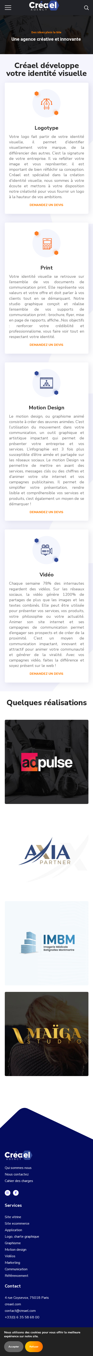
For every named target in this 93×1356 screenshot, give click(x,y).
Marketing (12, 1262)
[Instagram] (7, 1193)
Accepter (13, 1346)
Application (13, 1230)
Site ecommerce (17, 1223)
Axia (46, 844)
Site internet (64, 951)
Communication (16, 1269)
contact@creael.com (20, 1310)
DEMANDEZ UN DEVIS (46, 205)
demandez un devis (46, 674)
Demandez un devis (46, 345)
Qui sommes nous (18, 1167)
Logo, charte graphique (22, 1236)
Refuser (33, 1346)
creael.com (13, 1304)
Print (64, 769)
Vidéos (10, 1256)
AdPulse (46, 754)
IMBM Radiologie (46, 935)
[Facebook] (16, 1193)
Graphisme (13, 1243)
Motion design (15, 1249)
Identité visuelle (40, 769)
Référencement (16, 1275)
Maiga (46, 1026)
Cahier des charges (19, 1181)
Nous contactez (17, 1174)
